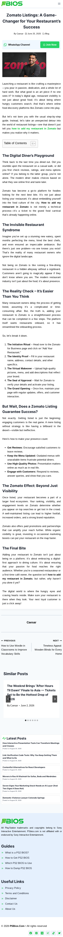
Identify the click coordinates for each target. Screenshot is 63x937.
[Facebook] (30, 933)
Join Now (51, 44)
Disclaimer (11, 898)
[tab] (25, 720)
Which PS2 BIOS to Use (18, 863)
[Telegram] (47, 933)
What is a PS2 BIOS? (17, 852)
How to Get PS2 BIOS (17, 857)
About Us (10, 909)
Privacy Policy (13, 888)
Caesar (20, 34)
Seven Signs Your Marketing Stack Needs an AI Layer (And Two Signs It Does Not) (30, 787)
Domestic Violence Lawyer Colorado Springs (24, 798)
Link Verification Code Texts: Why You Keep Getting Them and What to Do (30, 756)
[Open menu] (59, 3)
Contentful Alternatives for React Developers (24, 767)
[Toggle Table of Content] (31, 143)
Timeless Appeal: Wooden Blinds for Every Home (48, 647)
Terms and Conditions (17, 893)
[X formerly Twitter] (59, 933)
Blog (47, 34)
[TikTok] (53, 933)
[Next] (54, 699)
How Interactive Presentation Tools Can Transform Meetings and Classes (31, 744)
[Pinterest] (36, 933)
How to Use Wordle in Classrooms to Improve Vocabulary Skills (14, 647)
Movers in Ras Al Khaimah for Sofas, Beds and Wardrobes (29, 776)
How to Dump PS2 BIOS (18, 868)
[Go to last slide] (8, 699)
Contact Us (11, 903)
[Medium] (42, 933)
